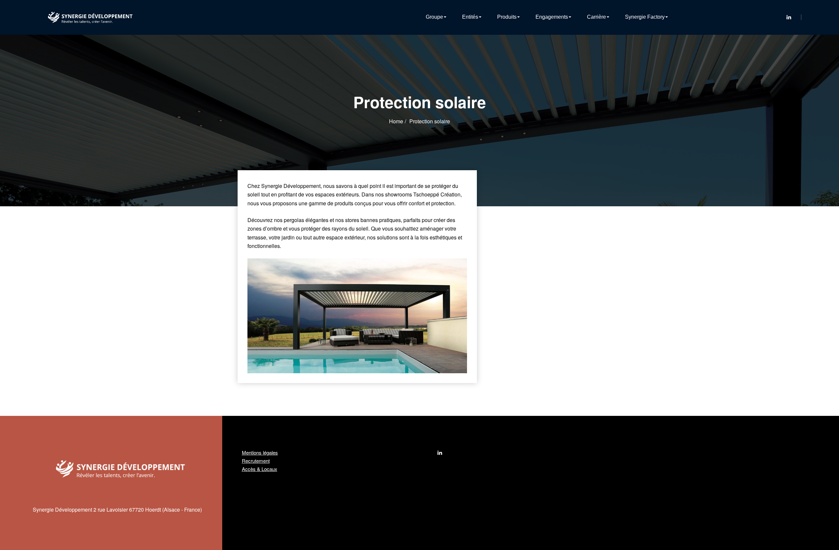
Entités (470, 17)
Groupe (434, 17)
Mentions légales (260, 452)
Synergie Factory (645, 17)
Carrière (596, 17)
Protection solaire (429, 121)
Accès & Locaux (259, 468)
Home (396, 121)
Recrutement (256, 460)
